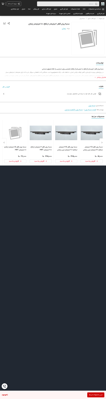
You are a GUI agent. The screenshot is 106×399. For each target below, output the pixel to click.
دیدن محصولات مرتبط (96, 395)
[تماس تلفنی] (4, 386)
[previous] (101, 142)
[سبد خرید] (3, 4)
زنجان (64, 28)
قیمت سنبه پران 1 (90, 110)
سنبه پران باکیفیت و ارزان (74, 110)
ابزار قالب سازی (92, 18)
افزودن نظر (6, 87)
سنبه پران (82, 18)
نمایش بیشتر (101, 77)
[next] (4, 142)
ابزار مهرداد (101, 18)
